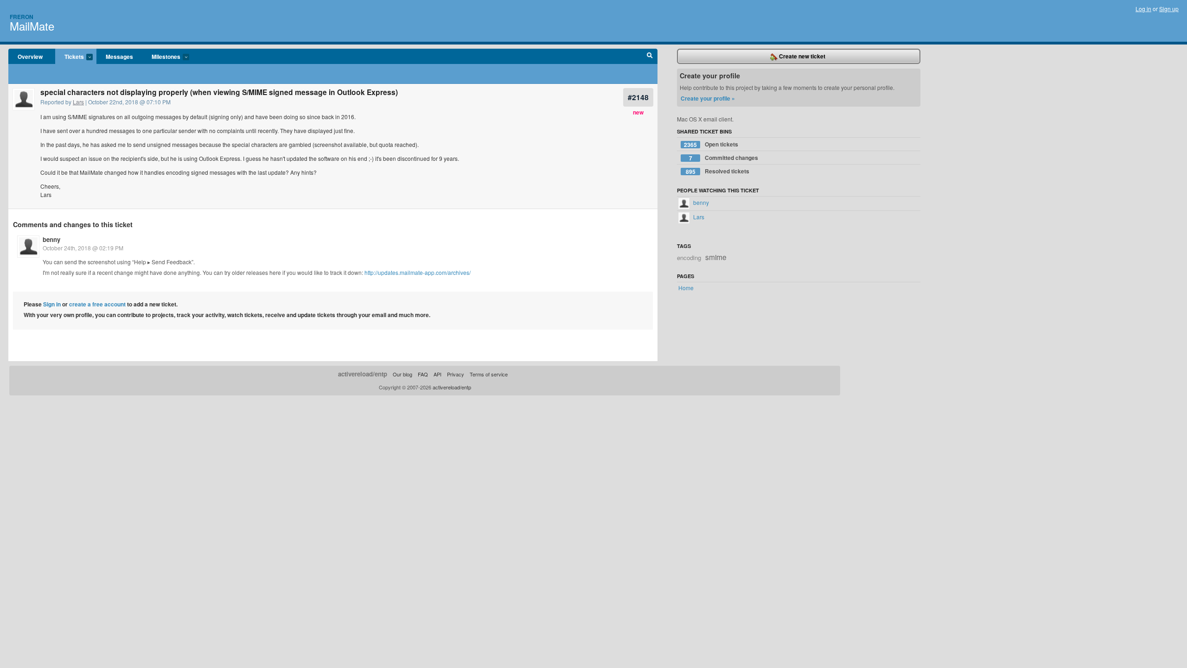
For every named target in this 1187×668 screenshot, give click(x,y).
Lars (78, 102)
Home (686, 288)
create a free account (97, 304)
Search (649, 56)
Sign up (1169, 9)
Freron (21, 17)
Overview (30, 56)
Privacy (455, 374)
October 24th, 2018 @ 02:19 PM (83, 248)
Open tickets (711, 144)
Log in (1143, 9)
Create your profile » (708, 98)
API (437, 374)
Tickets (69, 57)
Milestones (161, 57)
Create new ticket (801, 56)
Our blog (402, 374)
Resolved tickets (718, 171)
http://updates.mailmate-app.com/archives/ (417, 272)
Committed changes (724, 157)
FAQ (423, 374)
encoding (689, 257)
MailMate (32, 26)
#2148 (638, 97)
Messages (119, 56)
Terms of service (489, 374)
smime (716, 257)
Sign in (52, 304)
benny (51, 239)
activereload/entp (362, 373)
